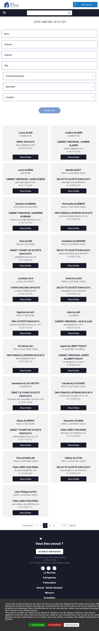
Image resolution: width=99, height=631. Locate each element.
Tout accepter (37, 625)
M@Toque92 (86, 4)
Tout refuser (55, 625)
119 (64, 525)
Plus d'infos (25, 157)
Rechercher (49, 110)
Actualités (49, 597)
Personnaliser (71, 625)
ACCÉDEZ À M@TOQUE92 (50, 551)
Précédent (28, 525)
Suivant (72, 525)
